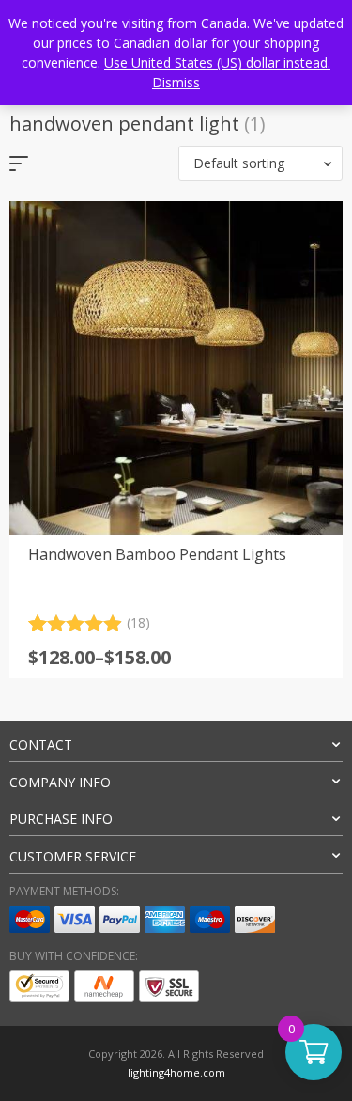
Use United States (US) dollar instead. (217, 62)
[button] (260, 163)
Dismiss (176, 82)
